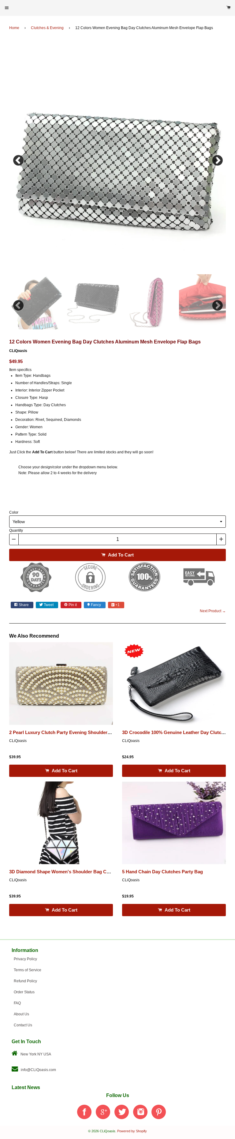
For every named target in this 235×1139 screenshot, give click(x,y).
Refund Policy (25, 981)
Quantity (16, 530)
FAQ (17, 1003)
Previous (18, 159)
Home (14, 28)
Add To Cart (120, 554)
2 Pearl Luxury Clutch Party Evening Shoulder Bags (64, 732)
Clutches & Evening (47, 28)
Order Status (24, 992)
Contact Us (23, 1025)
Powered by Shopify (132, 1131)
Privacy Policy (25, 959)
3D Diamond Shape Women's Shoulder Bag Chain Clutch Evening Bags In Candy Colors (103, 871)
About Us (21, 1014)
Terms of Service (27, 970)
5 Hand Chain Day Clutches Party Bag (162, 871)
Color (13, 512)
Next (217, 159)
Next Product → (213, 611)
